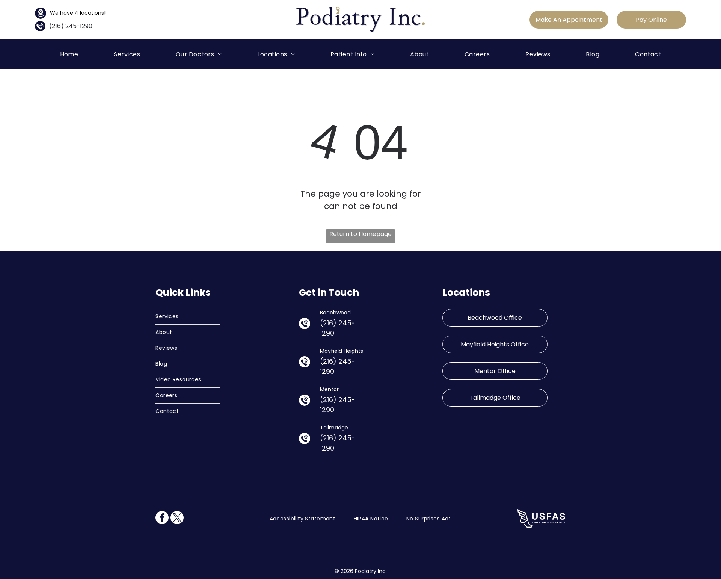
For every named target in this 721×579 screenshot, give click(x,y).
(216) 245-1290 (70, 26)
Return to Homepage (360, 234)
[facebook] (162, 518)
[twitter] (177, 518)
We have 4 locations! (78, 13)
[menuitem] (69, 53)
